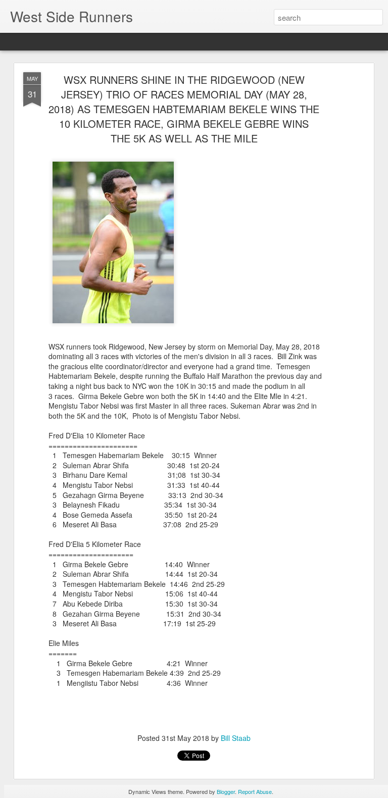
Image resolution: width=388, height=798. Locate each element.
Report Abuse (255, 791)
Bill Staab (236, 738)
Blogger (226, 791)
